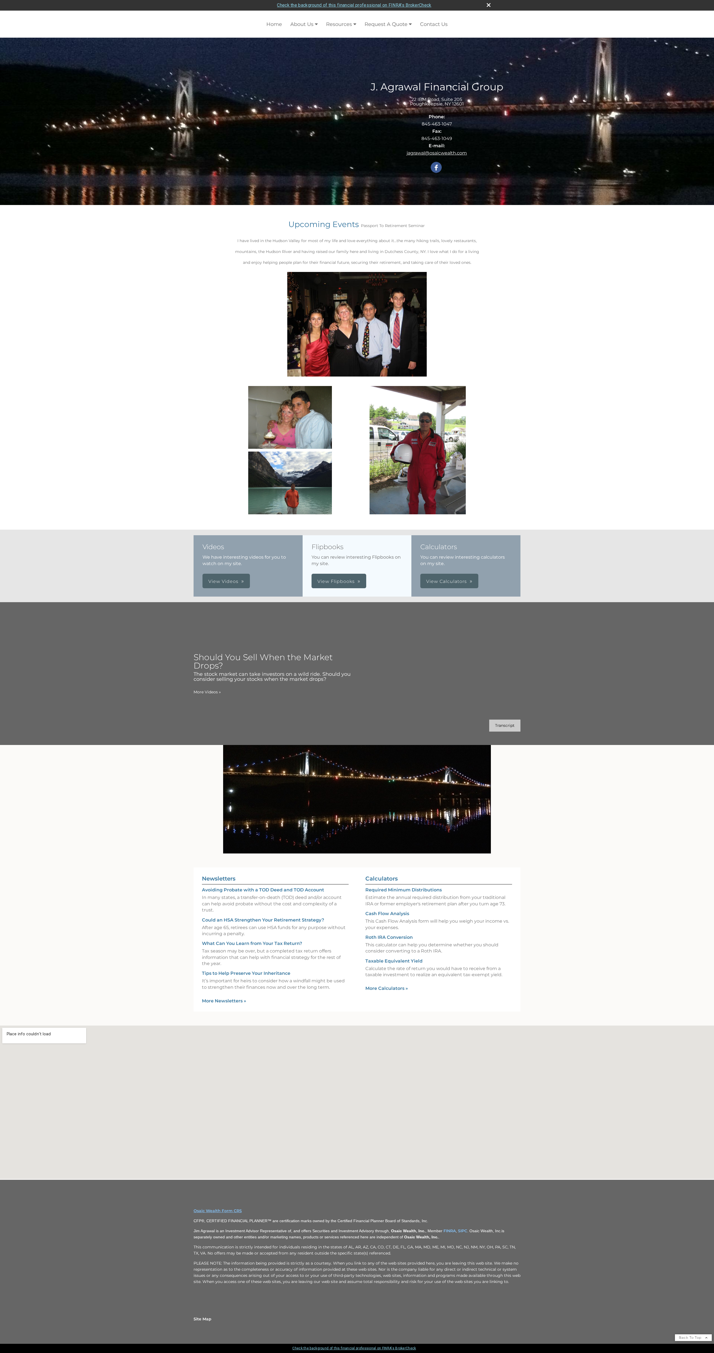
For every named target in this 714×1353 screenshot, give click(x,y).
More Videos (207, 692)
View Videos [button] (223, 581)
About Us (301, 24)
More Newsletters (224, 1001)
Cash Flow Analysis (387, 913)
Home (274, 24)
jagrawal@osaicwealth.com (437, 153)
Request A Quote (386, 24)
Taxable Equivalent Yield (394, 961)
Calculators (381, 878)
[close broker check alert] (488, 5)
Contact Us (434, 24)
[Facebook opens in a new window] (436, 168)
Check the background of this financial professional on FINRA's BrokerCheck (354, 5)
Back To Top (691, 1337)
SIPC (462, 1230)
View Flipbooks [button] (336, 581)
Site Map (202, 1318)
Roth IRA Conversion (389, 937)
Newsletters (218, 878)
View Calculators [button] (446, 581)
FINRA (449, 1230)
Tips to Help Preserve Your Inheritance (246, 973)
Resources (339, 24)
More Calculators (386, 988)
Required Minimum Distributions (403, 890)
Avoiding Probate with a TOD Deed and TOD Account (263, 890)
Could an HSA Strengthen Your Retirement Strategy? (263, 920)
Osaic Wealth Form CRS (218, 1210)
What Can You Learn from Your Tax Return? (252, 943)
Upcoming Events (323, 224)
